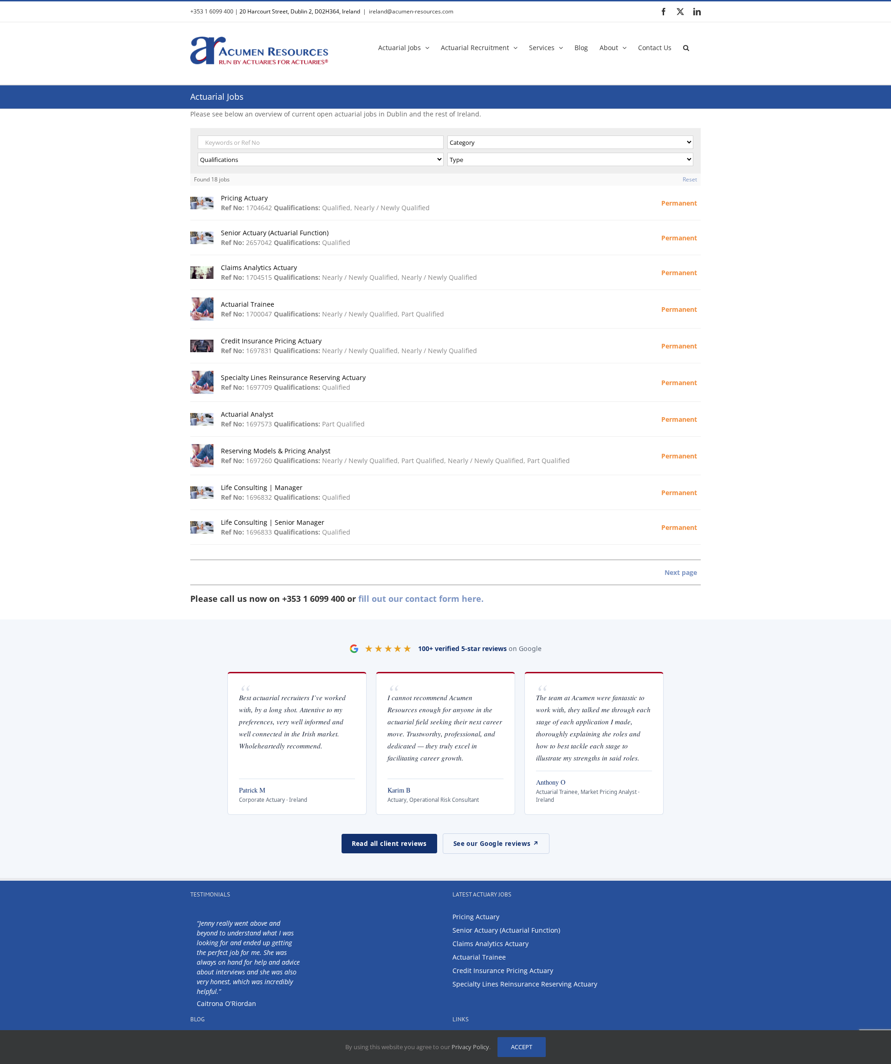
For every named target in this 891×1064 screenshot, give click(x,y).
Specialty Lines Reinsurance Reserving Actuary (524, 984)
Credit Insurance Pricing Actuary (502, 970)
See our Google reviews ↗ (496, 843)
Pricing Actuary (475, 916)
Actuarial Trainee (479, 957)
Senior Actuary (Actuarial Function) (506, 930)
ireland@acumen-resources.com (411, 11)
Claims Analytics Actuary (490, 943)
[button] (686, 47)
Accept (521, 1047)
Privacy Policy (470, 1047)
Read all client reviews (389, 843)
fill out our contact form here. (421, 598)
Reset (690, 179)
